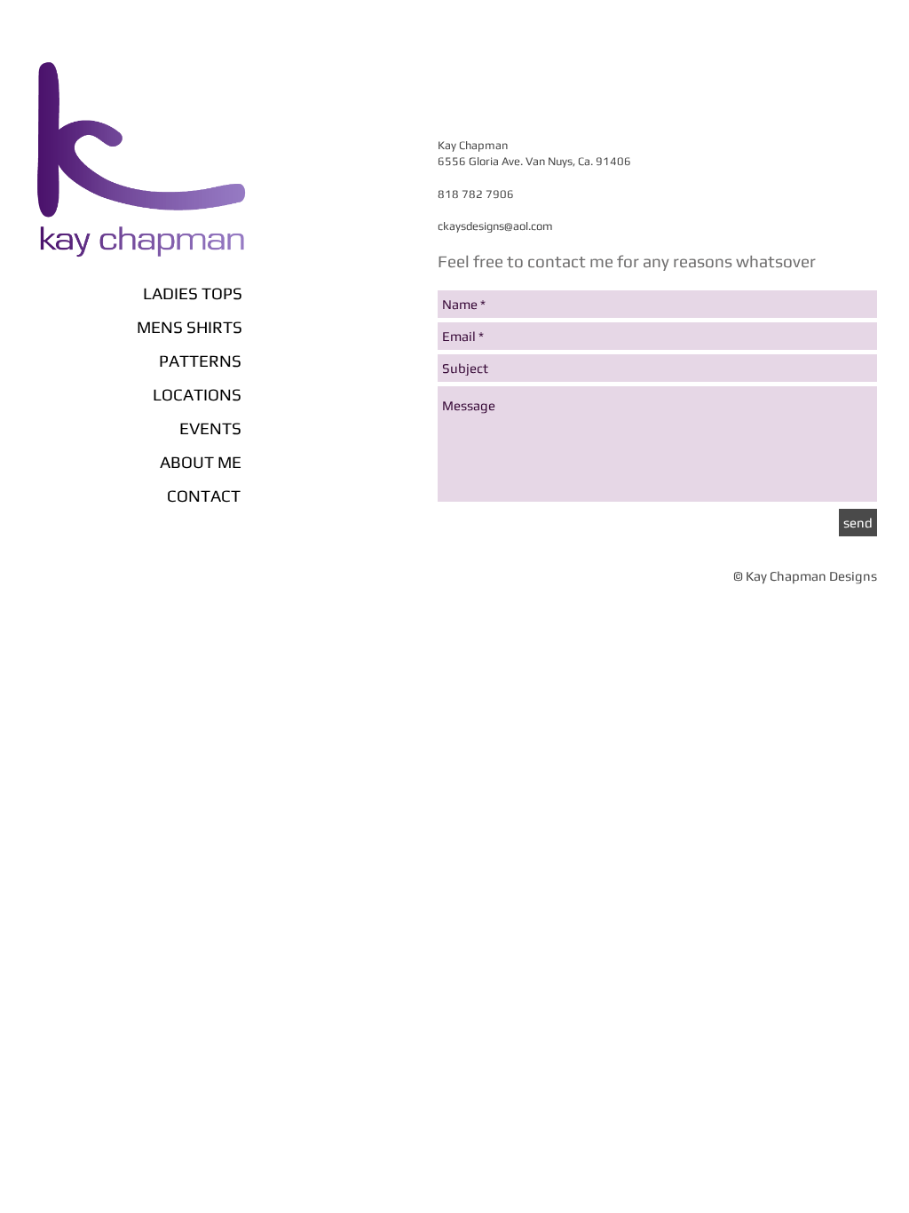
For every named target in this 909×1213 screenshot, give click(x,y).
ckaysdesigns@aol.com (495, 226)
